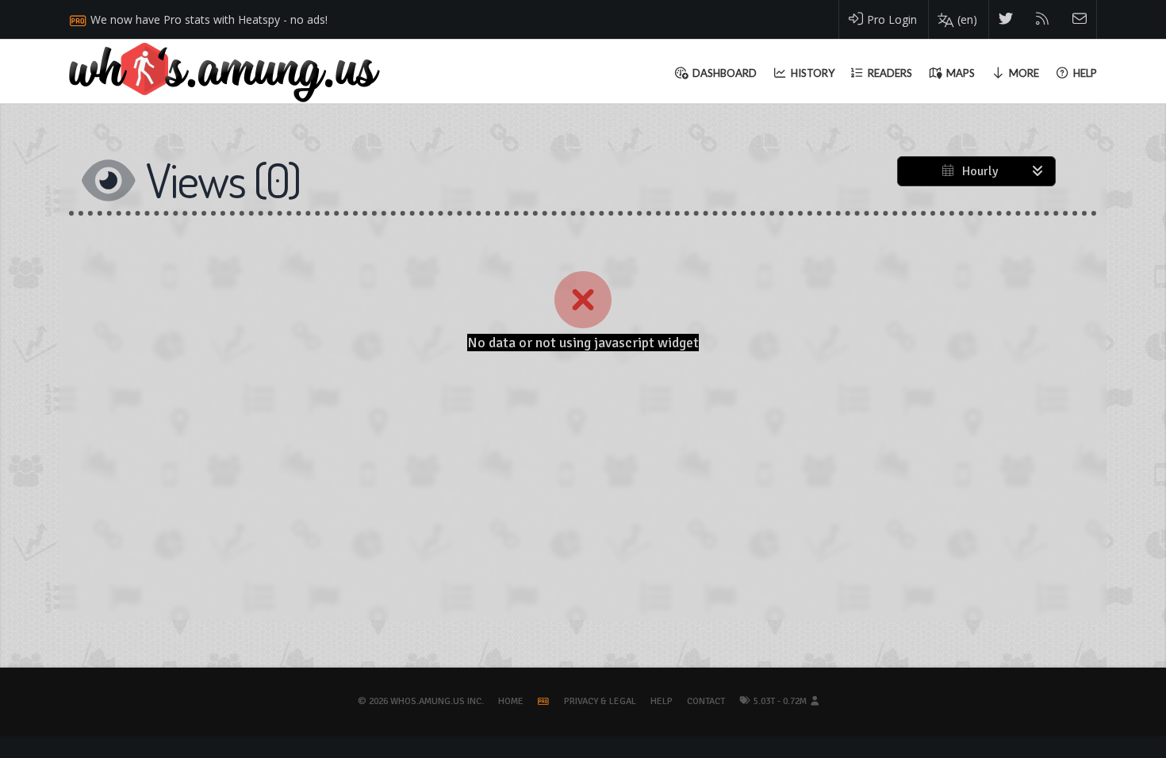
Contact (706, 701)
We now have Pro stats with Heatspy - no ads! (209, 19)
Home (511, 701)
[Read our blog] (1043, 19)
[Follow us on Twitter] (1006, 19)
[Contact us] (1080, 19)
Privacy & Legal (600, 701)
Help (661, 701)
